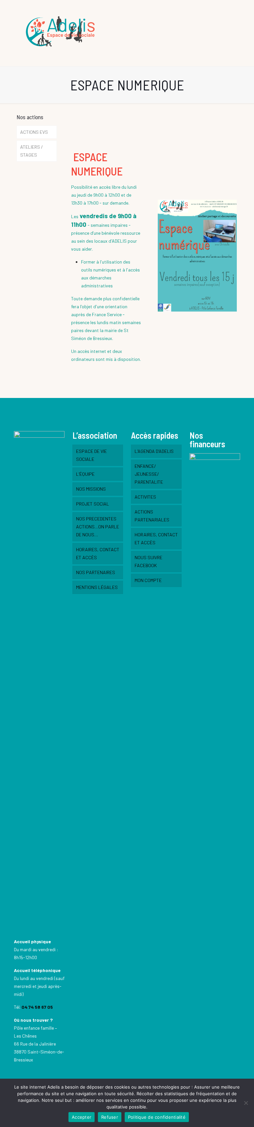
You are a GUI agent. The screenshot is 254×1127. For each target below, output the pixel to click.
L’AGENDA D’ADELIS (154, 451)
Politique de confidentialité (157, 1117)
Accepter (81, 1117)
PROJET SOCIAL (92, 504)
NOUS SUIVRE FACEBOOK (148, 561)
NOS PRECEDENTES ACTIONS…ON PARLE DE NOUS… (97, 526)
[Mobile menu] (229, 33)
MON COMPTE (148, 580)
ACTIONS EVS (34, 132)
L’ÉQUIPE (85, 474)
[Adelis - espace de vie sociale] (62, 33)
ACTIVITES (145, 497)
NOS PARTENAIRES (95, 572)
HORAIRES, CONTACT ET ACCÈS (97, 553)
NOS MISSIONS (91, 489)
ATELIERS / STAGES (31, 151)
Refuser (109, 1117)
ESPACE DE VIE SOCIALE (91, 455)
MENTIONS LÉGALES (97, 587)
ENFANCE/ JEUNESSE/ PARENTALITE (149, 474)
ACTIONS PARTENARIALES (152, 515)
